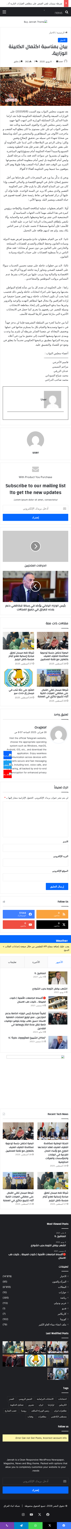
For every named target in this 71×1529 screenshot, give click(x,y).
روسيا (23, 1410)
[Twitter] (7, 764)
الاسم (65, 841)
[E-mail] (62, 417)
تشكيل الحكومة (16, 1404)
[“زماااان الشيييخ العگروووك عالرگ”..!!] (57, 1042)
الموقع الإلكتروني (60, 870)
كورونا (63, 1319)
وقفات (30, 1416)
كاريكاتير (62, 1313)
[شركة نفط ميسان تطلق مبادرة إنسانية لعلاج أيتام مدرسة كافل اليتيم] (18, 641)
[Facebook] (7, 755)
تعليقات (12, 962)
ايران (41, 1404)
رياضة (63, 1297)
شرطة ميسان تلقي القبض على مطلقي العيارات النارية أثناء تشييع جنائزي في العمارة (53, 693)
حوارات (62, 1292)
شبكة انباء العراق (12, 1505)
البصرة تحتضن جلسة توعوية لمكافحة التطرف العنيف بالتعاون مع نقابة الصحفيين (54, 656)
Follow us (63, 1426)
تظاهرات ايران (60, 1410)
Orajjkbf (41, 727)
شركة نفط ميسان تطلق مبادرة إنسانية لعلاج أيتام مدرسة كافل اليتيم (21, 656)
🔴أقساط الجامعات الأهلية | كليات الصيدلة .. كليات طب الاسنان (28, 1000)
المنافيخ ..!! (40, 973)
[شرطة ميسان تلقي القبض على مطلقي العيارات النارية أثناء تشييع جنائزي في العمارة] (52, 678)
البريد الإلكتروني (60, 856)
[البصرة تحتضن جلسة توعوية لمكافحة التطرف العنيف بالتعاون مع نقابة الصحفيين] (52, 641)
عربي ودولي (60, 1303)
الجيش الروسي (25, 1399)
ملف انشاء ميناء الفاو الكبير (52, 1324)
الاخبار (52, 32)
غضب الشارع (10, 1410)
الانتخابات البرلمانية (45, 1399)
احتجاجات (62, 1399)
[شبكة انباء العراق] (48, 12)
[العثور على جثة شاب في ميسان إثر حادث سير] (18, 678)
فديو (64, 1308)
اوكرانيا (51, 1404)
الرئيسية (61, 32)
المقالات (62, 1287)
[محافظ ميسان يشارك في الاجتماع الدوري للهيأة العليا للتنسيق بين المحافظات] (13, 1360)
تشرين (31, 1404)
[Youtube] (7, 774)
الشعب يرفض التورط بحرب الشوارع (49, 988)
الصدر (11, 1399)
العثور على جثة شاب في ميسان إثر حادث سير (21, 692)
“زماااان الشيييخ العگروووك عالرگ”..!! (27, 1038)
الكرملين (63, 1404)
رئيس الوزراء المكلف (40, 1410)
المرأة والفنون (59, 1281)
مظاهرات (42, 1416)
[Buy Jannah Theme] (35, 21)
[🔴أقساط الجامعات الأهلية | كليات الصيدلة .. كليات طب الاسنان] (57, 1002)
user (61, 61)
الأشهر (59, 962)
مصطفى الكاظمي (59, 1416)
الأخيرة (36, 962)
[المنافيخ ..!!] (57, 977)
